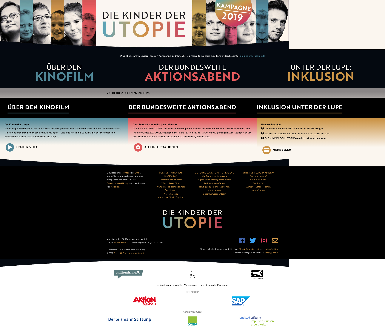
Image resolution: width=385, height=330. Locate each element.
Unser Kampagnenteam (214, 193)
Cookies (115, 186)
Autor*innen (258, 190)
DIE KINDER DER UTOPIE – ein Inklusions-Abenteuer (295, 138)
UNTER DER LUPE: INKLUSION (258, 172)
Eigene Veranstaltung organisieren (214, 179)
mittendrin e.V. (121, 242)
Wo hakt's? (258, 183)
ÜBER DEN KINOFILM (170, 172)
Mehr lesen (282, 149)
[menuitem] (64, 74)
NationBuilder (271, 249)
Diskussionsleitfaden (214, 183)
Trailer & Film (27, 147)
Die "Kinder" (170, 176)
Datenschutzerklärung (117, 183)
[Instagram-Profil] (264, 242)
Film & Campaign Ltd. (249, 249)
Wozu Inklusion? (258, 176)
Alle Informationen (161, 147)
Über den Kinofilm (38, 107)
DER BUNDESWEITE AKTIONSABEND (214, 172)
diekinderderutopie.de (252, 56)
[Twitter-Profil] (253, 242)
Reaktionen (170, 190)
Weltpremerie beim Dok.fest (171, 186)
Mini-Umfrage (214, 190)
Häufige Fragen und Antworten (214, 186)
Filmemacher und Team (170, 179)
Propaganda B (271, 252)
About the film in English (170, 197)
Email (137, 172)
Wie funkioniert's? (258, 179)
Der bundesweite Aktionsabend (182, 107)
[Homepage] (192, 24)
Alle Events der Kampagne (214, 176)
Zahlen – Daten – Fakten (258, 186)
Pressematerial (170, 193)
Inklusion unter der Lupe (299, 107)
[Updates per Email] (275, 242)
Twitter (125, 172)
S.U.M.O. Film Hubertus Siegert (129, 253)
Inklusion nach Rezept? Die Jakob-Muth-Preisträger (294, 128)
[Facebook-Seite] (242, 242)
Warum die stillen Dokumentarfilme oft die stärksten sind (297, 133)
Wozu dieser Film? (171, 183)
